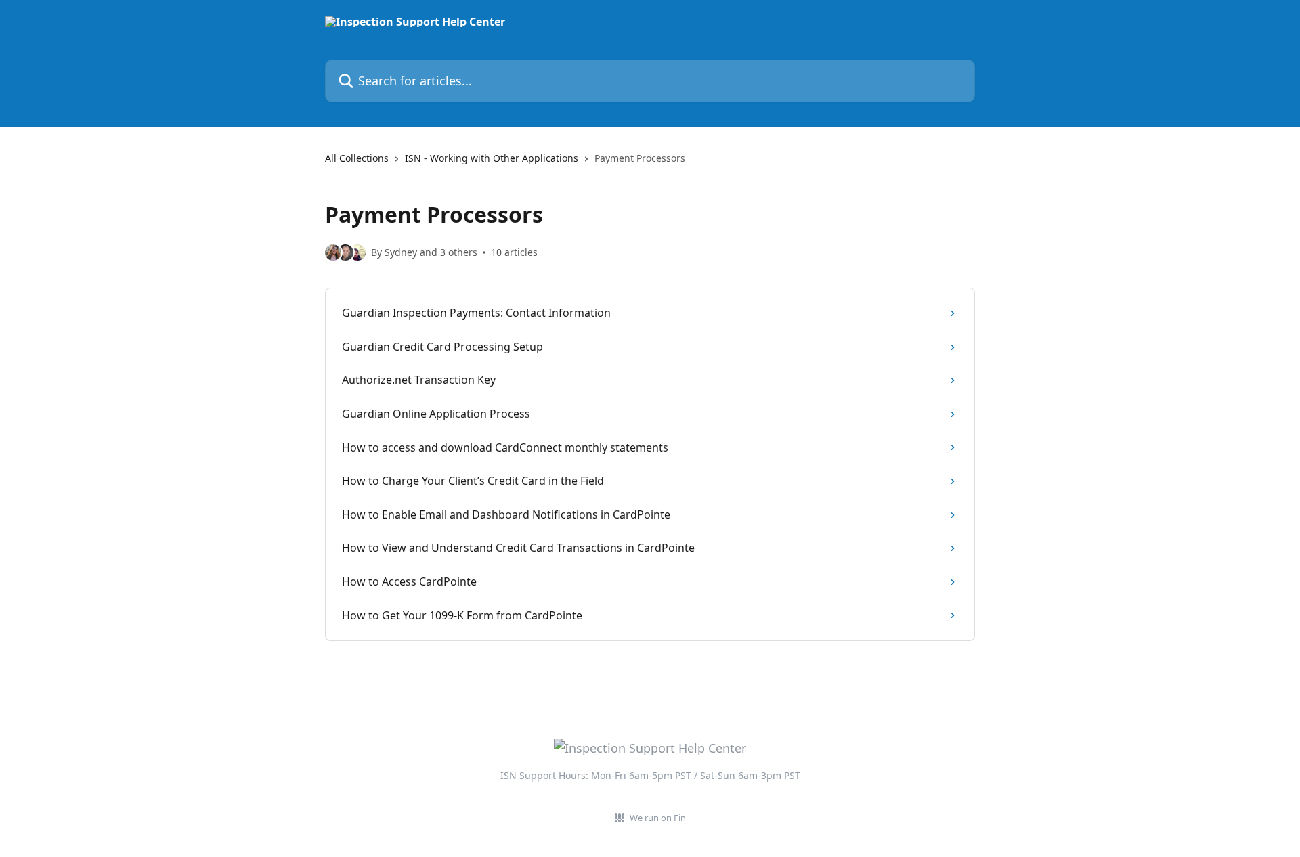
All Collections (357, 158)
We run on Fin (658, 818)
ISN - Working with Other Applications (491, 158)
